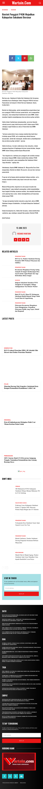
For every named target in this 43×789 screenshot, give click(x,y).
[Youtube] (27, 239)
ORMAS (17, 486)
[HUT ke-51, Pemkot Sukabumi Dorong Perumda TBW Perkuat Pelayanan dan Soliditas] (8, 259)
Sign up (21, 594)
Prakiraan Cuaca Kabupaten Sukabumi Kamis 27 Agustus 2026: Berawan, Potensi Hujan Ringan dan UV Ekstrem (27, 507)
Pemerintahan (20, 256)
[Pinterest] (25, 58)
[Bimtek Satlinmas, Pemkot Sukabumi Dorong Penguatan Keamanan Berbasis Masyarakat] (8, 539)
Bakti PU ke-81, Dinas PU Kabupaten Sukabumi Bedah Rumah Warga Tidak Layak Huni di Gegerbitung (27, 296)
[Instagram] (19, 239)
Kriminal (7, 420)
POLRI (6, 384)
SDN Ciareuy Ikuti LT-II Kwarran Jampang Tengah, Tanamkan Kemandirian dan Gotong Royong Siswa (20, 460)
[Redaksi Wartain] (14, 234)
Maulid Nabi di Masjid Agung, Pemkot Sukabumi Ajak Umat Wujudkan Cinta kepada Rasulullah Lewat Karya (26, 557)
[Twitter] (18, 58)
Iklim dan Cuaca (21, 503)
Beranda (5, 10)
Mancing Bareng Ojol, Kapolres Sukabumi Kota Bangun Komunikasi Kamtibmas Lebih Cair (21, 387)
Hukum (13, 10)
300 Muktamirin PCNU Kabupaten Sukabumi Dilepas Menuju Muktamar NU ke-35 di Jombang (27, 491)
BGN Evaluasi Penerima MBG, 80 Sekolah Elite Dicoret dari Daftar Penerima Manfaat (21, 351)
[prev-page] (3, 567)
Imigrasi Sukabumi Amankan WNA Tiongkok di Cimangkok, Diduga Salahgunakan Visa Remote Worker (26, 284)
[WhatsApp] (31, 58)
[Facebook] (12, 58)
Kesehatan (8, 348)
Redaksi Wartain (24, 233)
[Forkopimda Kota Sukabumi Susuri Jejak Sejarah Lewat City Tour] (8, 522)
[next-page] (6, 567)
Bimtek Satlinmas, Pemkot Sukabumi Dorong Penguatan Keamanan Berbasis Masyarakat (26, 540)
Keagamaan (19, 552)
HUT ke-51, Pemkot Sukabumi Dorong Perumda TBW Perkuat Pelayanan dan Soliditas (27, 260)
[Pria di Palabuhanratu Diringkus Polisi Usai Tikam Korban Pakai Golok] (21, 405)
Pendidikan (8, 455)
